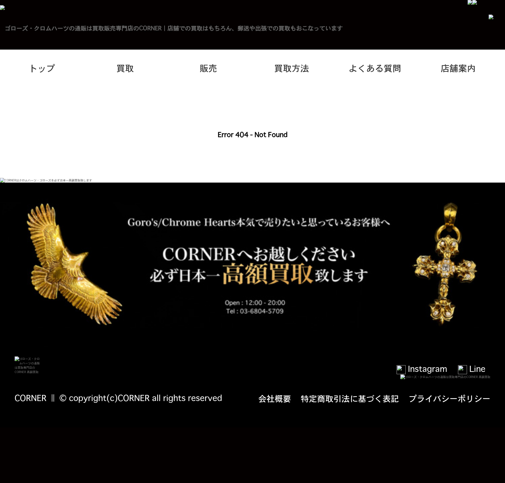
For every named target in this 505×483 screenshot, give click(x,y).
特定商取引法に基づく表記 (350, 398)
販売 (208, 67)
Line (476, 368)
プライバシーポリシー (449, 398)
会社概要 (274, 398)
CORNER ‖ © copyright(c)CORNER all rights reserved (118, 397)
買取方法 (291, 67)
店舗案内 (458, 67)
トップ (42, 67)
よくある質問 (375, 67)
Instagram (426, 368)
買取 (125, 67)
